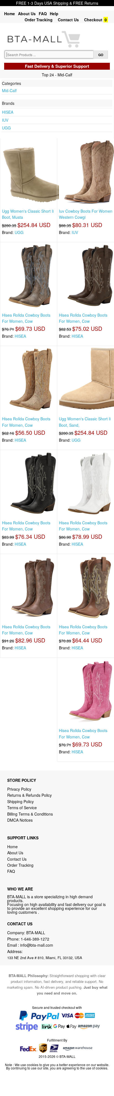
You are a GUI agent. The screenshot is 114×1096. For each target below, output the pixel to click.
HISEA (7, 112)
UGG (6, 128)
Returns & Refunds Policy (29, 795)
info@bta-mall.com (36, 945)
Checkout (93, 19)
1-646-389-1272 (35, 939)
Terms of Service (22, 807)
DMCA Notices (20, 820)
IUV (5, 120)
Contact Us (68, 19)
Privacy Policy (19, 789)
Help (54, 13)
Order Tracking (39, 19)
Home (9, 13)
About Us (27, 13)
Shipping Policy (21, 801)
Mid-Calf (9, 90)
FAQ (43, 13)
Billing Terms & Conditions (30, 814)
